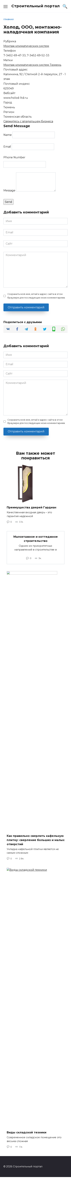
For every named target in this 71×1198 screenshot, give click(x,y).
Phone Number (14, 157)
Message (9, 190)
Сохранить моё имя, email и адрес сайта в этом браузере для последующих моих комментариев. (36, 296)
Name (7, 134)
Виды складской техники (26, 1132)
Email (7, 146)
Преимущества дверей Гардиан (31, 507)
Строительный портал (35, 5)
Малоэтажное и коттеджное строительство (35, 539)
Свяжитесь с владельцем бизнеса (28, 121)
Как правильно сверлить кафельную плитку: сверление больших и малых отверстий (35, 840)
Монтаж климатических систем (26, 46)
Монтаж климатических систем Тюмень (32, 65)
